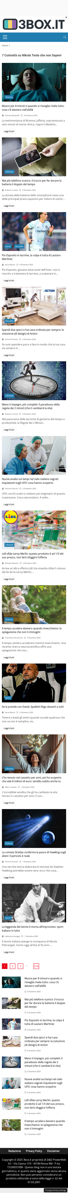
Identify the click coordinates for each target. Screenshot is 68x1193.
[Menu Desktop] (5, 37)
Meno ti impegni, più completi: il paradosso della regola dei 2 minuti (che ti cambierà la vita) (31, 406)
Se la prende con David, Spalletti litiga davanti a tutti (33, 706)
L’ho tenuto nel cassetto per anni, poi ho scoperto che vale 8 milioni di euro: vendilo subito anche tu (31, 779)
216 (36, 966)
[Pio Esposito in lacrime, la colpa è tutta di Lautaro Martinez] (34, 231)
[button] (65, 37)
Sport (8, 246)
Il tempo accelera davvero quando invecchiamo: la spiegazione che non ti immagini (32, 630)
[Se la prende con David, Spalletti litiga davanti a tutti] (34, 683)
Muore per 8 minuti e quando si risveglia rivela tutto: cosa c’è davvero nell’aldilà (33, 107)
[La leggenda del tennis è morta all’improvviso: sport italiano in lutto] (34, 903)
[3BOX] (33, 24)
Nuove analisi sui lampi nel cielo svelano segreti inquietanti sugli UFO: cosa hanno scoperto (30, 480)
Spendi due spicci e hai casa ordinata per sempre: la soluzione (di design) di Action (33, 331)
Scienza (8, 97)
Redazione (14, 1151)
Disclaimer (53, 1151)
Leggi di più (9, 131)
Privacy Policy (34, 1151)
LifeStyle (9, 171)
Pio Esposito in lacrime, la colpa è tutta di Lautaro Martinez (44, 1022)
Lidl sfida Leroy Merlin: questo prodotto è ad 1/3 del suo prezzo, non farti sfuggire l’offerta (32, 555)
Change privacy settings (55, 1190)
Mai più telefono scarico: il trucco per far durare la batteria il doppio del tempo (32, 182)
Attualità (19, 246)
